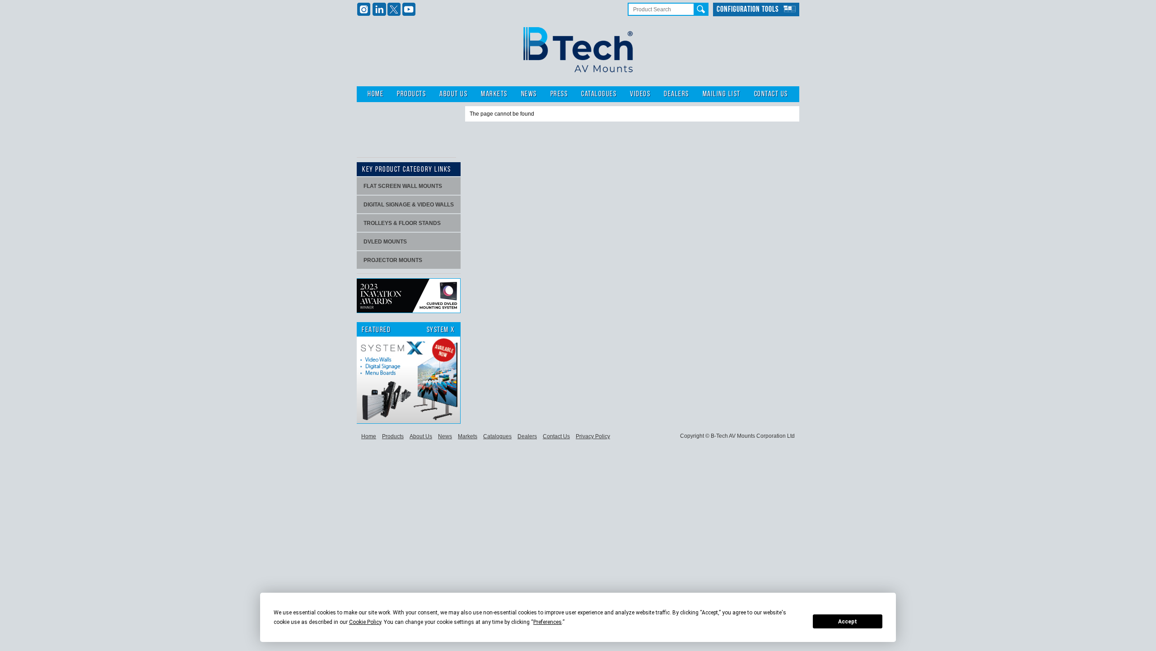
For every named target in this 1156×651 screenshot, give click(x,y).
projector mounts (393, 260)
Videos (640, 94)
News (529, 94)
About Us (453, 94)
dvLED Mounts (385, 242)
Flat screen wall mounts (403, 186)
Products (411, 94)
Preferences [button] (547, 622)
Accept (847, 621)
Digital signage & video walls (409, 204)
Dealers (676, 94)
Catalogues (598, 94)
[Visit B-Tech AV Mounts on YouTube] (408, 9)
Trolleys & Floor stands (402, 223)
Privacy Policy (593, 436)
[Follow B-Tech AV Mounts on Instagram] (364, 9)
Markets (494, 94)
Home (375, 94)
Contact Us (771, 94)
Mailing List (722, 94)
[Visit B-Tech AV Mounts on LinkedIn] (379, 9)
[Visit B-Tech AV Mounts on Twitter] (394, 9)
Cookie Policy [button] (365, 622)
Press (559, 94)
